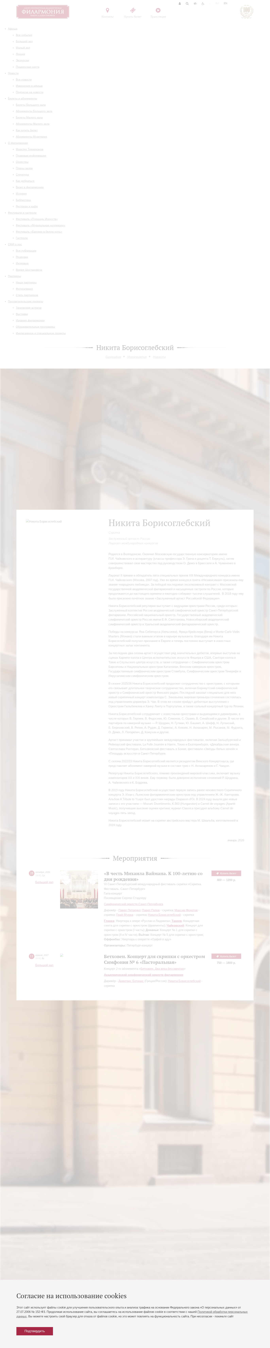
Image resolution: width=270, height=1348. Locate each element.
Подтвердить (35, 1331)
